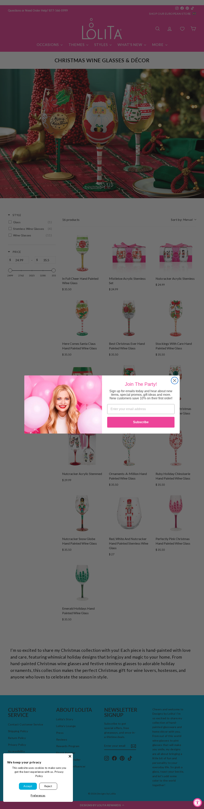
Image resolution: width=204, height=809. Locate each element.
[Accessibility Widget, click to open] (197, 802)
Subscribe (141, 422)
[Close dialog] (174, 380)
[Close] (70, 756)
